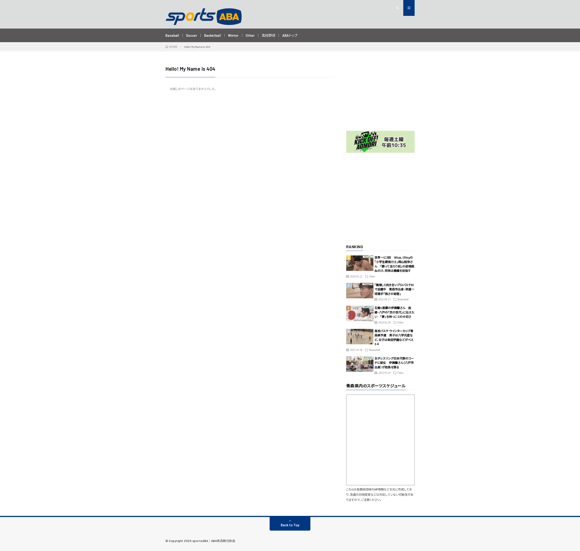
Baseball (172, 35)
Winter (233, 35)
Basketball (212, 35)
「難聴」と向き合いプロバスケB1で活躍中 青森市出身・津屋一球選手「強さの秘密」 (394, 289)
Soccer (191, 35)
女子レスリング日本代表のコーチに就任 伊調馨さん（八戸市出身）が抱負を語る (394, 363)
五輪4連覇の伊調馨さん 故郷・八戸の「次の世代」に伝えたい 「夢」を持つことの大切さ (394, 312)
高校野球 (268, 35)
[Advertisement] (380, 93)
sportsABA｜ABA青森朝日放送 (213, 541)
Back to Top (290, 525)
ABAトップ (289, 35)
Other (250, 35)
